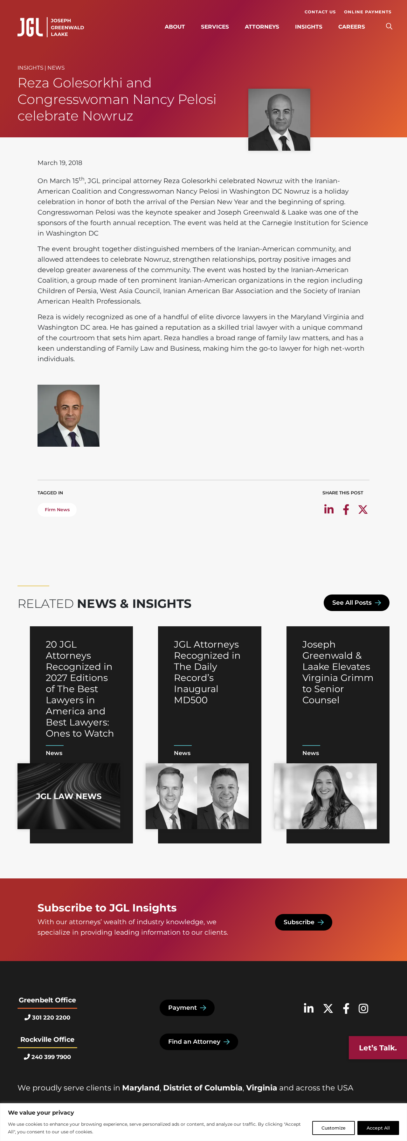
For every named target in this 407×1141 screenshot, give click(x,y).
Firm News (57, 509)
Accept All (378, 1128)
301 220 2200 (51, 1017)
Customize (333, 1128)
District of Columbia (203, 1087)
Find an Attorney (194, 1041)
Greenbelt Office (47, 1000)
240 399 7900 (51, 1057)
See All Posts (352, 602)
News (56, 68)
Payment (182, 1007)
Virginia (261, 1087)
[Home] (50, 27)
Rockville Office (47, 1039)
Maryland (141, 1087)
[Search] (389, 27)
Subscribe (299, 922)
